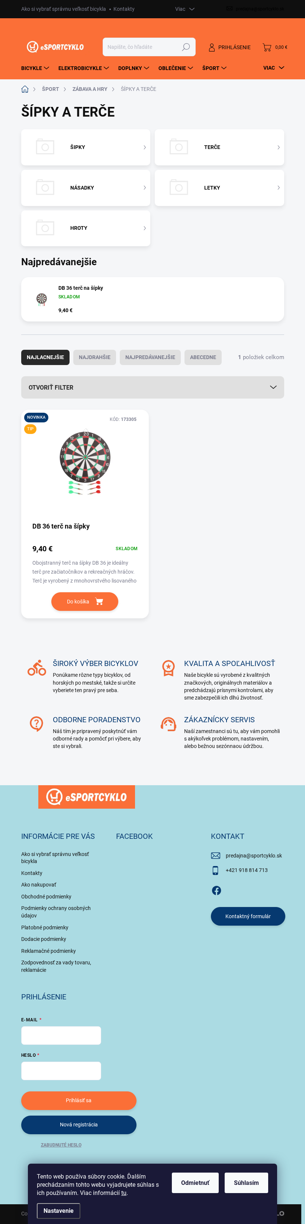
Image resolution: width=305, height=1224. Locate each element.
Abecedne (203, 357)
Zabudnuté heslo (61, 1145)
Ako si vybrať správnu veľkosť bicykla (63, 9)
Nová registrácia (79, 1125)
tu (123, 1192)
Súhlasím (246, 1182)
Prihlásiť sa (79, 1100)
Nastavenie (59, 1210)
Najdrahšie (94, 357)
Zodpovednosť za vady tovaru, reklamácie (56, 966)
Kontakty (124, 9)
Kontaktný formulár (248, 916)
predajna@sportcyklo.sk (254, 856)
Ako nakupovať (38, 885)
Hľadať (186, 47)
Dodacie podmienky (43, 939)
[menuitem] (36, 68)
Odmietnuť (195, 1182)
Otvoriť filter (51, 387)
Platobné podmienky (44, 927)
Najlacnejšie (45, 357)
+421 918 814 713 (247, 870)
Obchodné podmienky (46, 897)
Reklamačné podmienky (48, 951)
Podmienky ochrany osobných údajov (56, 912)
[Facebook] (216, 889)
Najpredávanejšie (150, 357)
